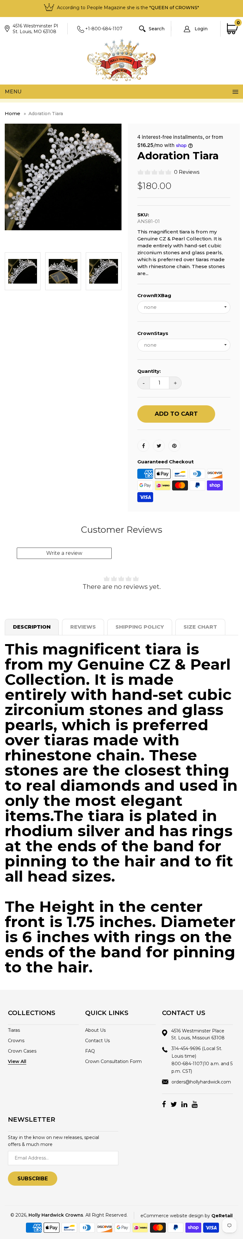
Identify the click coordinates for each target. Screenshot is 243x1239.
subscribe (32, 1179)
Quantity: (149, 371)
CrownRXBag (154, 295)
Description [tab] (32, 627)
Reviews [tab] (83, 627)
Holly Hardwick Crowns (55, 1215)
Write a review (64, 553)
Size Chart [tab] (200, 627)
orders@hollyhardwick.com (201, 1082)
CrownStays (152, 333)
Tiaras (14, 1030)
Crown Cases (22, 1051)
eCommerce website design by (186, 1215)
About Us (95, 1030)
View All (17, 1061)
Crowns (16, 1040)
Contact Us (97, 1040)
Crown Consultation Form (113, 1061)
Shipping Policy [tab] (139, 627)
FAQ (90, 1051)
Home (12, 113)
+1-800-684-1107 (103, 29)
